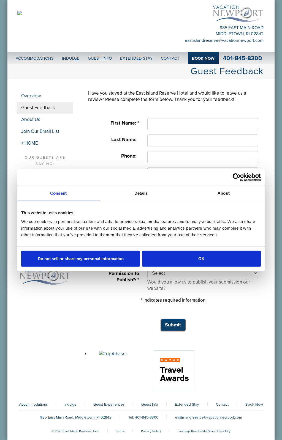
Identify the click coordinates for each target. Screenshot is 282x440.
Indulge (70, 404)
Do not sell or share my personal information (81, 258)
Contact (222, 404)
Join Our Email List (40, 131)
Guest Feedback (38, 108)
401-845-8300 (242, 58)
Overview (31, 96)
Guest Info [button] (100, 58)
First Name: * (124, 123)
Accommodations (33, 404)
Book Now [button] (203, 58)
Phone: (130, 156)
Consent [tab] (58, 193)
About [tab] (224, 193)
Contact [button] (170, 58)
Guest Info (149, 404)
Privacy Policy (151, 431)
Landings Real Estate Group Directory (204, 431)
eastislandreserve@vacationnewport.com (224, 40)
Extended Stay (187, 404)
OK (201, 258)
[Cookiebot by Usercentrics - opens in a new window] (237, 177)
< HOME (29, 143)
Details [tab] (141, 193)
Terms (120, 431)
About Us (30, 119)
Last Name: (125, 139)
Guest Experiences (108, 404)
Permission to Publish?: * (124, 277)
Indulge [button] (71, 58)
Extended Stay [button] (136, 58)
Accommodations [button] (35, 58)
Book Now (254, 404)
